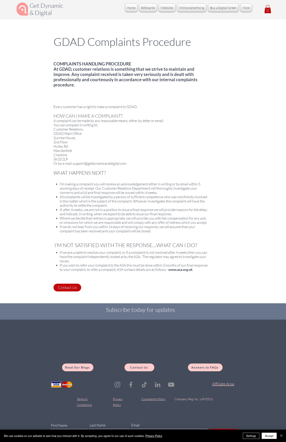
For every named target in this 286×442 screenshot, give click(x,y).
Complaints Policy (153, 399)
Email (135, 425)
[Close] (281, 436)
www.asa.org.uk (180, 269)
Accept (269, 436)
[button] (267, 9)
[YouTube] (171, 384)
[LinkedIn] (157, 384)
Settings (251, 436)
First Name (59, 425)
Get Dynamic (46, 5)
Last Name (97, 425)
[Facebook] (131, 384)
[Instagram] (117, 384)
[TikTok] (144, 384)
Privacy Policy (153, 436)
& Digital (41, 12)
